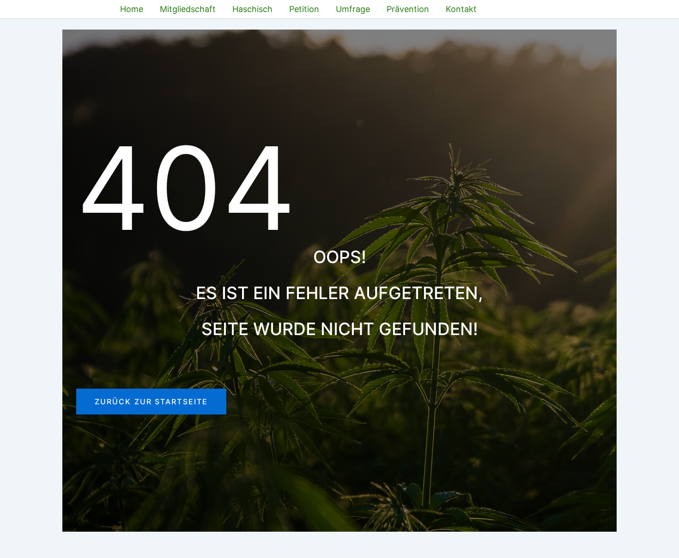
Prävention (408, 9)
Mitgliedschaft (188, 9)
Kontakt (461, 9)
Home (131, 9)
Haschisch (252, 9)
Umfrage (353, 9)
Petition (304, 9)
